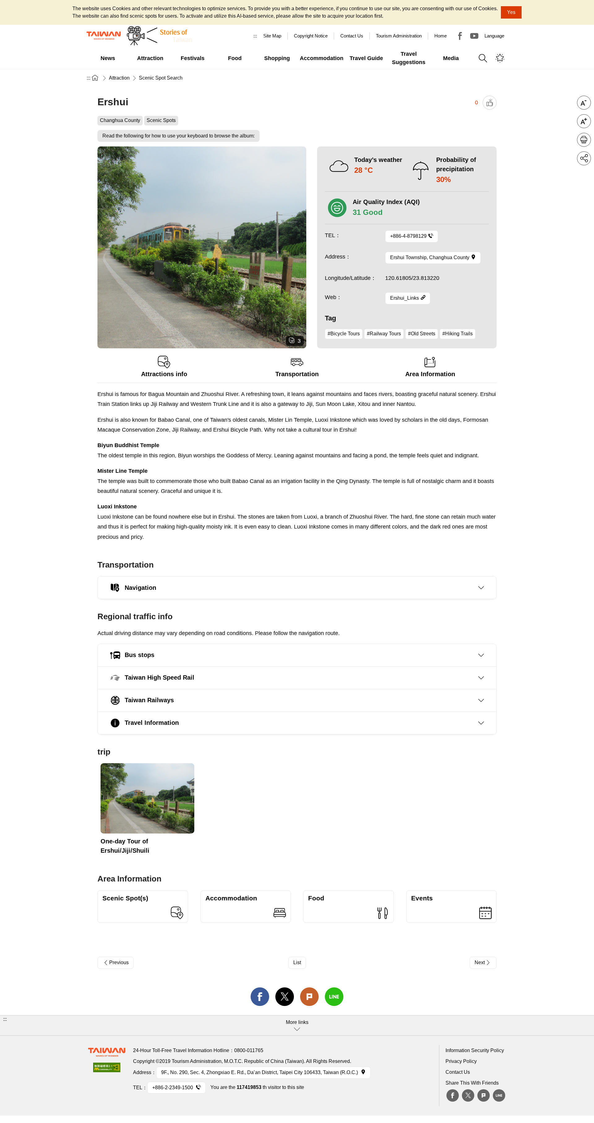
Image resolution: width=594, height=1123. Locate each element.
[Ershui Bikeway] (201, 247)
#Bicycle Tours (344, 333)
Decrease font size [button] (584, 103)
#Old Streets (421, 333)
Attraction (119, 78)
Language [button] (494, 35)
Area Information (430, 374)
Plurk (309, 996)
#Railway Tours (384, 333)
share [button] (584, 158)
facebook (260, 996)
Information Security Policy (475, 1050)
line (334, 996)
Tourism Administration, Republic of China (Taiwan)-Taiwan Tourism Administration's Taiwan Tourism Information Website (104, 35)
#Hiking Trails (457, 333)
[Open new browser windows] (106, 1069)
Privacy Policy (461, 1061)
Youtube (474, 36)
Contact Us (458, 1072)
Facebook (452, 1095)
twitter (284, 996)
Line (499, 1095)
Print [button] (584, 140)
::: (255, 35)
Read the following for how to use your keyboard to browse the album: (178, 135)
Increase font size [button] (584, 121)
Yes (511, 12)
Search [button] (483, 58)
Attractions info (164, 374)
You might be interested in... (500, 58)
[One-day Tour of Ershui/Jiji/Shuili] (147, 798)
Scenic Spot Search (161, 78)
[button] (297, 1025)
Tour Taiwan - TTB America (460, 36)
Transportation (297, 374)
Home (440, 35)
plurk (483, 1095)
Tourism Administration (399, 35)
